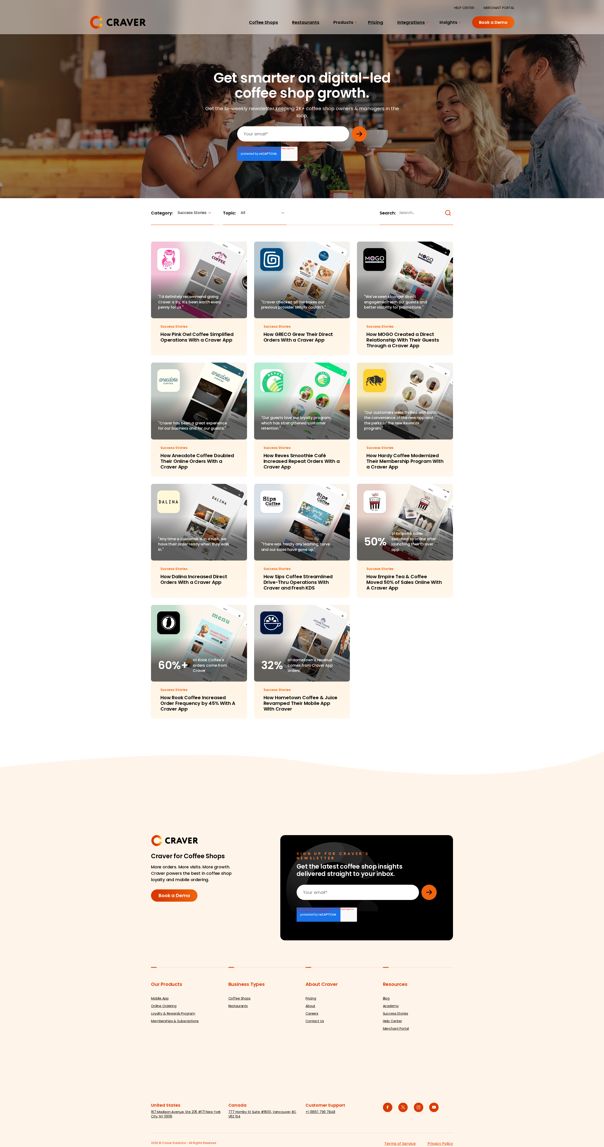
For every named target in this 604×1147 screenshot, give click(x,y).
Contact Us (315, 1021)
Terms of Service (400, 1143)
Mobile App (160, 998)
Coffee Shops (263, 22)
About (310, 1006)
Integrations (411, 22)
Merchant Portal (396, 1028)
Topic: (229, 213)
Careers (312, 1013)
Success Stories (395, 1013)
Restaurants (305, 22)
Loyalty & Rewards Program (173, 1013)
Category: (162, 213)
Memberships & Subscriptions (175, 1021)
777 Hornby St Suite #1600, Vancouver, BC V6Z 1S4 (262, 1113)
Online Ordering (163, 1006)
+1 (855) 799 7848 (320, 1111)
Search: (388, 213)
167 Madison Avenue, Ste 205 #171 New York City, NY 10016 (186, 1113)
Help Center (392, 1021)
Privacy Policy (440, 1143)
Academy (391, 1006)
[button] (448, 213)
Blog (386, 998)
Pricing (375, 22)
